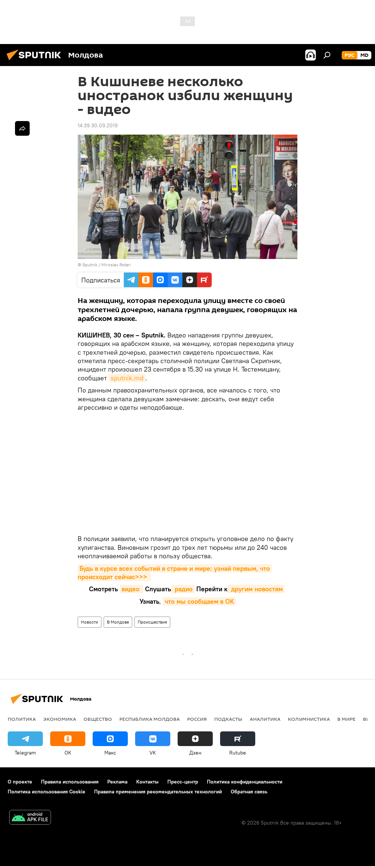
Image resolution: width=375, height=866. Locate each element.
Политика (22, 719)
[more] (22, 128)
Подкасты (228, 719)
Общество (97, 719)
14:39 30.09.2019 (98, 125)
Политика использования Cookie (46, 791)
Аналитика (265, 719)
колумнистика (309, 719)
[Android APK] (30, 818)
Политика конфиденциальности (244, 781)
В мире (346, 719)
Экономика (59, 719)
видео (131, 589)
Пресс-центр (182, 781)
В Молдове (118, 622)
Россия (197, 719)
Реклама (117, 781)
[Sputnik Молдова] (36, 61)
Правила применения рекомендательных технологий (158, 791)
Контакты (147, 781)
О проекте (20, 781)
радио (183, 589)
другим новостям (256, 589)
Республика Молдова (149, 719)
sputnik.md (127, 378)
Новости (89, 622)
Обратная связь (249, 791)
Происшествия (152, 622)
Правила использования (70, 781)
